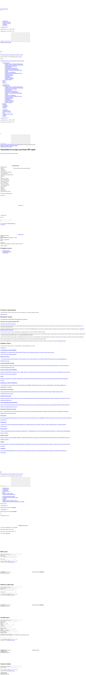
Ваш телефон (3, 556)
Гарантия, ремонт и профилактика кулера (13, 73)
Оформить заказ (4, 651)
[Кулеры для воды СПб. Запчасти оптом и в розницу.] (7, 323)
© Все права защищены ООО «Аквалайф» (8, 527)
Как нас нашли (3, 628)
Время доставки (3, 632)
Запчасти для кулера (9, 74)
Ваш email (2, 555)
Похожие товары (6, 250)
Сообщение (2, 591)
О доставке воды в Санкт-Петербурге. (8, 319)
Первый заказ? (3, 630)
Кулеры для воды (6, 62)
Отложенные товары (7, 251)
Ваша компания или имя (5, 554)
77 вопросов (5, 105)
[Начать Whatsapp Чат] (0, 513)
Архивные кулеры (8, 75)
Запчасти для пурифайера (10, 72)
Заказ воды (5, 25)
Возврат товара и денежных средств (10, 500)
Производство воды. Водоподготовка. (10, 497)
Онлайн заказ (20, 234)
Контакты (5, 82)
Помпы (6, 71)
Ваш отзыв (2, 559)
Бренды (4, 116)
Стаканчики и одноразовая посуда (12, 69)
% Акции (5, 114)
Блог (4, 81)
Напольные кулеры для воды (11, 65)
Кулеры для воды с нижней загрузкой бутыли (14, 64)
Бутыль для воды (8, 79)
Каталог (4, 80)
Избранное (5, 24)
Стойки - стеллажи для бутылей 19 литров (13, 70)
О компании (5, 20)
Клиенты (4, 107)
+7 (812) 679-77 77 (4, 27)
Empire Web (8, 533)
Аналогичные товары (13, 145)
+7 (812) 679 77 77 (4, 505)
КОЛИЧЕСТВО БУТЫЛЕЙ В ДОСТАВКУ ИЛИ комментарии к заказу (14, 634)
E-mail (1, 589)
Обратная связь (6, 489)
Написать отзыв (3, 314)
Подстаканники (8, 89)
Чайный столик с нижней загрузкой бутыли (14, 63)
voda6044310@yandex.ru (23, 525)
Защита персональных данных (9, 494)
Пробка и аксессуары (9, 78)
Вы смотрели (5, 252)
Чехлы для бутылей (9, 77)
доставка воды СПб (62, 340)
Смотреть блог (3, 347)
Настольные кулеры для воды (11, 68)
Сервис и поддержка (7, 23)
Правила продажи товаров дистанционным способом (13, 501)
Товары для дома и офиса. (8, 113)
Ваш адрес (2, 625)
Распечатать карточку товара (6, 146)
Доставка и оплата (6, 22)
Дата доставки (3, 631)
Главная (2, 144)
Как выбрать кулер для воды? (21, 319)
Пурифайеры (7, 76)
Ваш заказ (2, 622)
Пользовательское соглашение (9, 496)
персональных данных (11, 562)
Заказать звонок (4, 672)
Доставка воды (6, 84)
